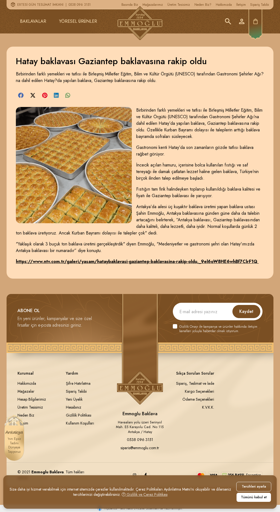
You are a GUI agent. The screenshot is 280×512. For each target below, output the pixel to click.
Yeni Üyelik (74, 399)
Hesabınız (73, 407)
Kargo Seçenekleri (199, 391)
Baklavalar (33, 21)
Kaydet (246, 311)
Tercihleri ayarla (254, 486)
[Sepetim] (255, 21)
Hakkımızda (224, 4)
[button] (21, 95)
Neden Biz (26, 415)
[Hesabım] (242, 21)
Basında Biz (129, 4)
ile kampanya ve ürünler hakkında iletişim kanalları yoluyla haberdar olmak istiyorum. (218, 329)
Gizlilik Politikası (78, 415)
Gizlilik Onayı (188, 326)
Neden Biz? (202, 4)
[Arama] (228, 21)
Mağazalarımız (152, 4)
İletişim (241, 4)
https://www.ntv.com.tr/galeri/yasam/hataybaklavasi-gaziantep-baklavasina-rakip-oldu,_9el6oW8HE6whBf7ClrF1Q (137, 261)
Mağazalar (26, 391)
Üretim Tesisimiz (178, 4)
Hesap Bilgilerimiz (32, 399)
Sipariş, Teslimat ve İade (195, 383)
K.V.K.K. (208, 407)
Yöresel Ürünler (78, 21)
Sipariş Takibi (259, 4)
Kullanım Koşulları (80, 423)
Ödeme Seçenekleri (198, 399)
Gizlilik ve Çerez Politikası (147, 494)
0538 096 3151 (80, 4)
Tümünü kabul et (254, 497)
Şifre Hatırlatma (78, 383)
